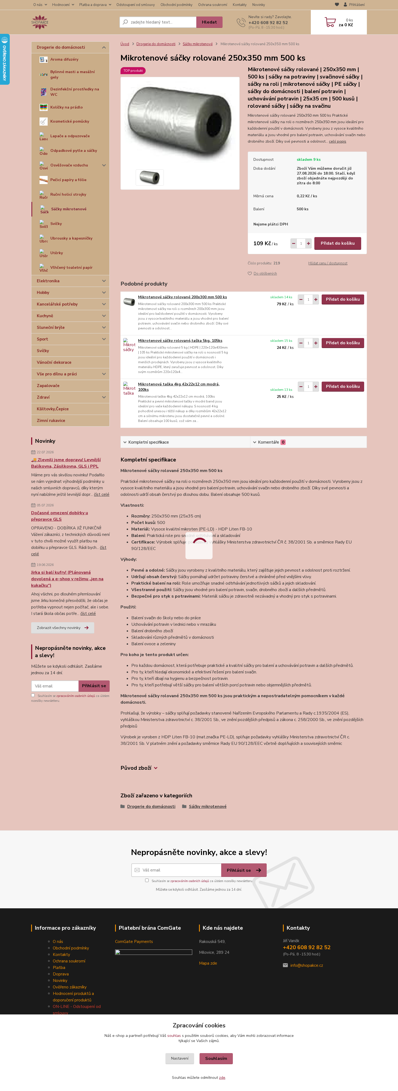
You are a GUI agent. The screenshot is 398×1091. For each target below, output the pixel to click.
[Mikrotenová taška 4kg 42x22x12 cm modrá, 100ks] (129, 389)
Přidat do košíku (338, 243)
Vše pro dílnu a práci (57, 374)
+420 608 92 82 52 (268, 23)
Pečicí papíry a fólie (68, 179)
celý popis (337, 141)
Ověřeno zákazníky (70, 987)
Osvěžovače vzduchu (69, 165)
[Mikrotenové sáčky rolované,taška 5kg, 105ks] (129, 345)
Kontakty (240, 4)
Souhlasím (216, 1058)
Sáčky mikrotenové (68, 209)
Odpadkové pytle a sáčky (73, 150)
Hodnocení (61, 4)
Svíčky (56, 223)
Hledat (209, 22)
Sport (42, 339)
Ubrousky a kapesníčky (71, 238)
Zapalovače (48, 385)
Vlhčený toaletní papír (71, 267)
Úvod (124, 44)
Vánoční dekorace (54, 362)
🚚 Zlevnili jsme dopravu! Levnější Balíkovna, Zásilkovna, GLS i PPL (66, 463)
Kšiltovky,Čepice (53, 409)
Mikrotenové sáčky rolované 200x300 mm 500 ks (182, 297)
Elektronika (48, 281)
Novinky (258, 4)
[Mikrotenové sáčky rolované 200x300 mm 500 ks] (129, 301)
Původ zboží (135, 768)
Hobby (43, 292)
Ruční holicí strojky (68, 194)
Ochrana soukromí (212, 4)
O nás (38, 4)
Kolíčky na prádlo (66, 107)
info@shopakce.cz (307, 965)
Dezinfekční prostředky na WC (74, 92)
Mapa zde (208, 963)
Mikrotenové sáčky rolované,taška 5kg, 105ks (180, 340)
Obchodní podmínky (177, 4)
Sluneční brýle (51, 327)
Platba (59, 967)
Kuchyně (45, 316)
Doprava (61, 974)
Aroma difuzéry (64, 59)
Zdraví (43, 397)
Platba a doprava (93, 4)
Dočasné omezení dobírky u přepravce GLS (59, 516)
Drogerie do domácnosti (61, 47)
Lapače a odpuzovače (70, 136)
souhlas (174, 1035)
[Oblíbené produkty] (337, 5)
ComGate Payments (134, 941)
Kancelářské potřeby (57, 304)
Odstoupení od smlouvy (135, 4)
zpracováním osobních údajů (75, 696)
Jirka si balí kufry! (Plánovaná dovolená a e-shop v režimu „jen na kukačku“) (67, 578)
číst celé (101, 494)
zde (222, 1077)
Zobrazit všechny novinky (58, 627)
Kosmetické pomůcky (69, 121)
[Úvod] (73, 22)
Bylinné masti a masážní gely (72, 74)
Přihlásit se (94, 686)
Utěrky (56, 252)
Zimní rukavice (51, 420)
